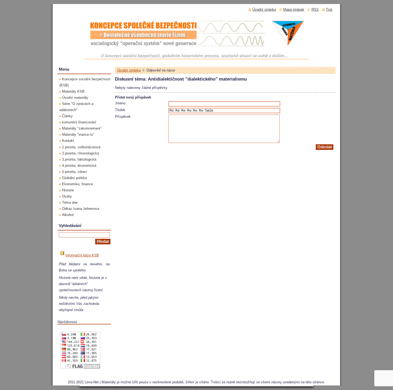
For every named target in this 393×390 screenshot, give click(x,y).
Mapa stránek (293, 9)
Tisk (329, 9)
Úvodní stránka (129, 70)
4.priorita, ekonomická (79, 166)
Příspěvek (123, 117)
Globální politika (74, 178)
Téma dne (70, 202)
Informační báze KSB (82, 255)
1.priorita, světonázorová (81, 147)
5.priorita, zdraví (74, 172)
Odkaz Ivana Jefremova (80, 209)
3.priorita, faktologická (79, 159)
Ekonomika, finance (77, 184)
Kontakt (68, 141)
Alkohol (68, 215)
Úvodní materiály (75, 98)
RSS (315, 9)
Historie (68, 190)
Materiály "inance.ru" (78, 134)
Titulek (120, 110)
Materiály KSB (73, 91)
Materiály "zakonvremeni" (82, 128)
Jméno (120, 103)
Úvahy (67, 196)
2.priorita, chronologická (80, 153)
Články (67, 116)
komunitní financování (79, 122)
